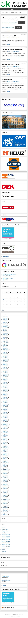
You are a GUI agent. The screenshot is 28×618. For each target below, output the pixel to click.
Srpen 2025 (5, 331)
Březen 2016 (5, 474)
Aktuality (8, 30)
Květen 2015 (5, 487)
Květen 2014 (5, 502)
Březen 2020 (5, 415)
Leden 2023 (5, 372)
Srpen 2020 (5, 409)
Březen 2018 (5, 443)
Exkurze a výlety (5, 529)
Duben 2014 (5, 503)
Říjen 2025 (5, 329)
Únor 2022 (4, 386)
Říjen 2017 (5, 450)
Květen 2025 (5, 335)
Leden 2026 (5, 325)
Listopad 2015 (5, 480)
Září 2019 (4, 423)
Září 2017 (4, 451)
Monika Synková (16, 19)
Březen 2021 (5, 400)
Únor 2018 (4, 444)
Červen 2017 (5, 454)
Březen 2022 (5, 384)
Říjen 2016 (5, 465)
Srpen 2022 (5, 379)
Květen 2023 (5, 367)
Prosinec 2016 (5, 462)
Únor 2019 (4, 429)
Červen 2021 (5, 395)
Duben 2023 (5, 368)
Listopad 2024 (5, 344)
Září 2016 (4, 466)
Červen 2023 (5, 365)
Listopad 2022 (5, 375)
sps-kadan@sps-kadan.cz (6, 580)
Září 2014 (4, 498)
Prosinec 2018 (5, 432)
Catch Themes (17, 616)
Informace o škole (5, 531)
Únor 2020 (4, 416)
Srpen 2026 (5, 316)
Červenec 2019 (5, 424)
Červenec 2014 (5, 499)
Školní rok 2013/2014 (6, 537)
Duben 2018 (5, 442)
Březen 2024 (5, 355)
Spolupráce (4, 551)
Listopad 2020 (5, 405)
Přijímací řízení (7, 79)
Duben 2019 (5, 428)
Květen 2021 (5, 397)
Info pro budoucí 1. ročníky (11, 64)
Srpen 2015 (5, 484)
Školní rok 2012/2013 (6, 536)
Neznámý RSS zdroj (8, 607)
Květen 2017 (5, 455)
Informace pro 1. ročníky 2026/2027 (13, 18)
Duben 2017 (5, 457)
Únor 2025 (4, 340)
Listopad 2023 (5, 360)
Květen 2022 (5, 382)
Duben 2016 (5, 473)
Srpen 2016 (5, 468)
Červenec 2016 (5, 469)
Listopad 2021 (5, 390)
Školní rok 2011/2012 (6, 534)
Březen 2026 (5, 322)
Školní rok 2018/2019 (6, 546)
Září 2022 (4, 378)
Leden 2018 (5, 446)
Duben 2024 (5, 353)
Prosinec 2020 (5, 404)
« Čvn (3, 310)
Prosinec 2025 (5, 326)
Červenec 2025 (5, 333)
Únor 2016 (4, 476)
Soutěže (3, 549)
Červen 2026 (5, 318)
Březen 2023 (5, 370)
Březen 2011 (5, 514)
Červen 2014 (5, 500)
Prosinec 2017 (5, 447)
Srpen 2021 (5, 394)
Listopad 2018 (5, 434)
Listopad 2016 (5, 464)
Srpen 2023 (5, 364)
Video (3, 553)
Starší (2, 94)
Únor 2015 (4, 491)
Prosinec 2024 (5, 342)
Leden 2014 (5, 506)
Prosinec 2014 (5, 494)
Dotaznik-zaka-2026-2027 (8, 27)
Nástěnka (4, 585)
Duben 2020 (5, 413)
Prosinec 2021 (5, 389)
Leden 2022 (5, 387)
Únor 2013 (4, 511)
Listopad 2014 (5, 495)
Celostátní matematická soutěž (12, 49)
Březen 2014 (5, 504)
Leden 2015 (5, 492)
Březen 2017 (5, 458)
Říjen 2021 (5, 391)
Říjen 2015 (5, 481)
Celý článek (21, 57)
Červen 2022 (5, 380)
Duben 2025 (5, 337)
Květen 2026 (5, 319)
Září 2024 (4, 346)
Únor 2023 (4, 371)
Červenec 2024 (5, 349)
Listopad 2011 (5, 513)
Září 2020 (4, 408)
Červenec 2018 (5, 438)
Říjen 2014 (5, 496)
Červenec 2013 (5, 510)
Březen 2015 (5, 489)
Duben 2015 (5, 488)
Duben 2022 (5, 383)
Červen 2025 (5, 334)
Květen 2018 (5, 440)
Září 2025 (4, 330)
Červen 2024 (5, 350)
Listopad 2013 (5, 507)
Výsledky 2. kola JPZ (9, 36)
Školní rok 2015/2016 (6, 541)
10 (3, 299)
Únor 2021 (4, 401)
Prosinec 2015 (5, 479)
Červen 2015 (5, 485)
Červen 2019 (5, 425)
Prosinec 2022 (5, 374)
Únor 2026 (4, 323)
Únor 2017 (4, 459)
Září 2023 (4, 363)
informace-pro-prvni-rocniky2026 (9, 23)
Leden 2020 (5, 417)
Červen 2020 (5, 410)
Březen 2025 (5, 338)
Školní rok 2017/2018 (6, 544)
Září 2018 (4, 436)
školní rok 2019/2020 (6, 547)
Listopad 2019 (5, 420)
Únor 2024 (4, 356)
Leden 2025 (5, 341)
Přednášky (4, 532)
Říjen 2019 (5, 421)
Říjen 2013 (5, 509)
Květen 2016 (5, 472)
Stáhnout (21, 22)
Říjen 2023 (5, 361)
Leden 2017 (5, 461)
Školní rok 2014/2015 (6, 539)
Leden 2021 (5, 402)
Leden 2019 (5, 431)
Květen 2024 (5, 352)
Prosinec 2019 (5, 419)
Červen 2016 (5, 470)
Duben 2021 (5, 398)
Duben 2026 (5, 320)
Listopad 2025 (5, 327)
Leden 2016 (5, 477)
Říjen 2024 (5, 345)
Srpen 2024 (5, 348)
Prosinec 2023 (5, 359)
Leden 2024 (5, 357)
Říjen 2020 (5, 406)
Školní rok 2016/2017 (6, 542)
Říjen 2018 (5, 435)
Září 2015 (4, 483)
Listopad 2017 (5, 449)
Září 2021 (4, 393)
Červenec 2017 (5, 453)
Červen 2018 (5, 439)
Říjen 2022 (5, 376)
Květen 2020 (5, 412)
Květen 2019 (5, 427)
